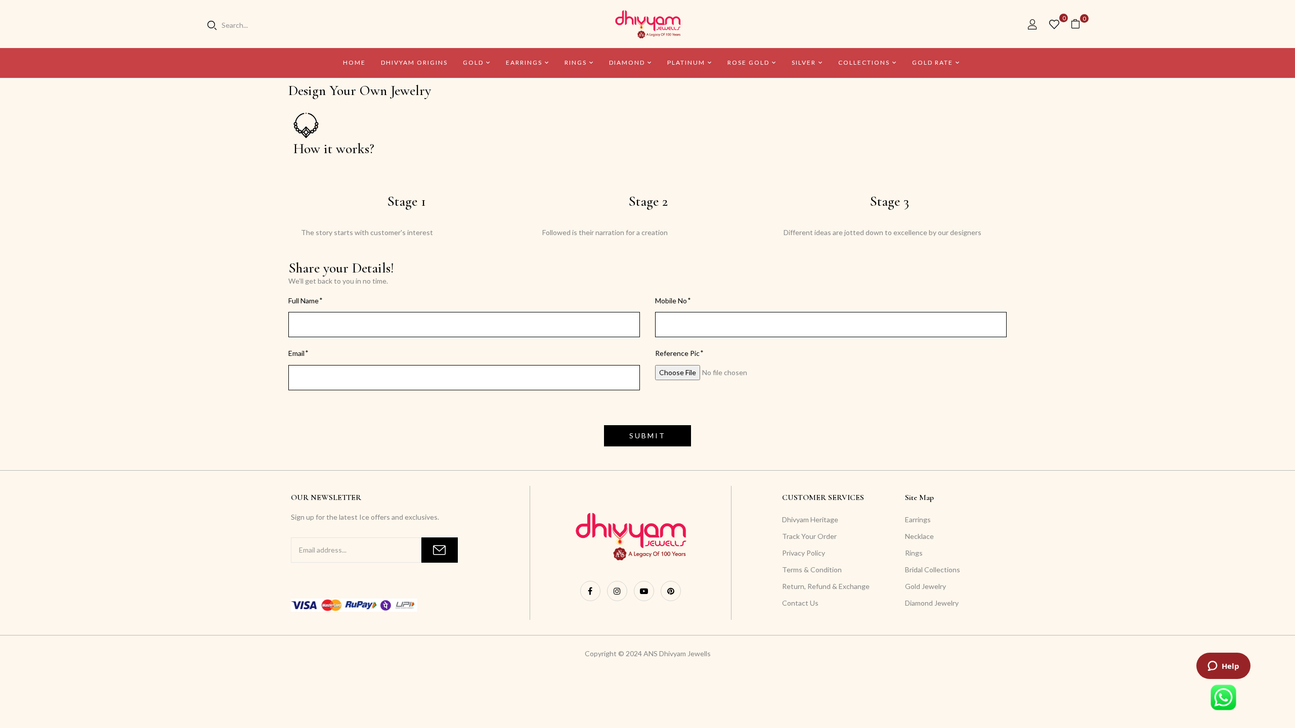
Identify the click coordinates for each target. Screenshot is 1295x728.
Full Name (303, 300)
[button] (1079, 24)
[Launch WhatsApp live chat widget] (1223, 697)
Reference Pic (677, 353)
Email (296, 353)
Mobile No (671, 300)
